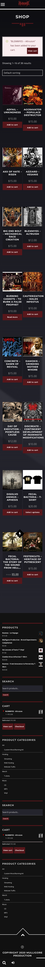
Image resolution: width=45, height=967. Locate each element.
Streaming (8, 759)
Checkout (19, 726)
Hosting (5, 754)
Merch (4, 771)
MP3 (5, 789)
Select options (33, 512)
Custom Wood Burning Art (14, 750)
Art (3, 745)
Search (5, 695)
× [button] (3, 711)
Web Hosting (9, 763)
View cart (32, 51)
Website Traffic (9, 767)
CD (5, 785)
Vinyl (6, 793)
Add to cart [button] (12, 125)
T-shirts (7, 776)
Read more (12, 317)
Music (4, 781)
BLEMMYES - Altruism (13, 711)
